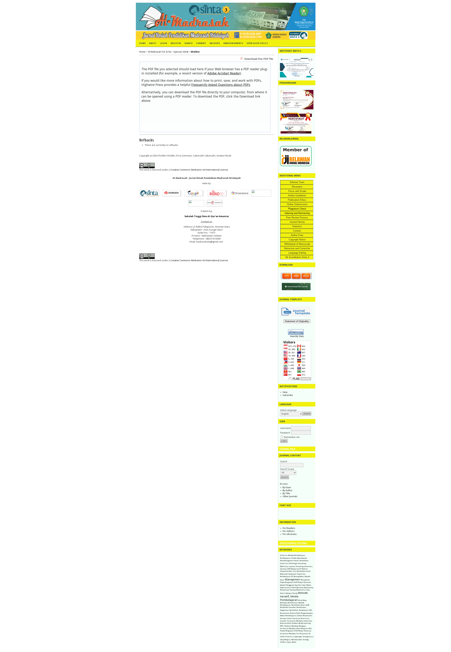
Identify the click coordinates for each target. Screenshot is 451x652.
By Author (287, 490)
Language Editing (297, 252)
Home (142, 43)
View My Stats (297, 336)
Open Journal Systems (293, 543)
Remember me (292, 437)
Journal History (297, 222)
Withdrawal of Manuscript (297, 244)
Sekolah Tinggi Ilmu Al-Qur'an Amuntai (206, 216)
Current (201, 43)
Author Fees (297, 235)
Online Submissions (297, 204)
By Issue (287, 487)
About (153, 43)
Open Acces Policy (257, 43)
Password (285, 432)
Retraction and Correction (297, 248)
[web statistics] (297, 333)
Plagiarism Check (297, 208)
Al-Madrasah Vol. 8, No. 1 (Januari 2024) (168, 51)
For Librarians (289, 534)
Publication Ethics (297, 200)
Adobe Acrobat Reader (223, 73)
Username (285, 428)
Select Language (288, 410)
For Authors (288, 531)
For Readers (289, 528)
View (285, 392)
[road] (218, 195)
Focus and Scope (297, 191)
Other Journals (290, 496)
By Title (286, 493)
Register (176, 43)
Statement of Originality (297, 321)
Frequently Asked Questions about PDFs (220, 85)
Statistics (297, 226)
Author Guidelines (297, 195)
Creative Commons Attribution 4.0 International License (199, 169)
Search (188, 43)
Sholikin (195, 51)
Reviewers (297, 186)
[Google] (195, 195)
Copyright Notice (297, 239)
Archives (215, 43)
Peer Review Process (297, 217)
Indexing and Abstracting (297, 213)
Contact (297, 230)
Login (163, 43)
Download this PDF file (258, 58)
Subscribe (288, 395)
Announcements (233, 43)
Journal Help (287, 448)
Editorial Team (297, 182)
